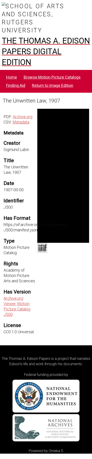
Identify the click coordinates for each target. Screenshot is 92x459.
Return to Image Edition (52, 85)
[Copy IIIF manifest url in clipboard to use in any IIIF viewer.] (42, 248)
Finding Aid (15, 85)
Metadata (21, 122)
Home (11, 77)
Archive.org (22, 116)
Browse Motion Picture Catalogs (52, 77)
